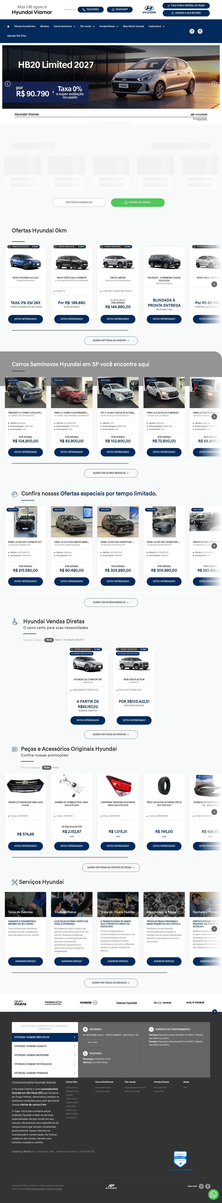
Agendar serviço (25, 961)
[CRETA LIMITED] (118, 261)
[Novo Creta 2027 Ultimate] (71, 261)
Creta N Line (71, 1110)
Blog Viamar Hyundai (133, 26)
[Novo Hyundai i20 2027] (25, 261)
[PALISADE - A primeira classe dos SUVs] (164, 261)
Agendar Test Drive (16, 36)
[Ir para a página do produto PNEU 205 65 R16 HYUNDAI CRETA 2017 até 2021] (164, 786)
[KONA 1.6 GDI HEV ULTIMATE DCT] (25, 522)
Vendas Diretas (107, 26)
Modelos (44, 26)
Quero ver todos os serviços (109, 983)
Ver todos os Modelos (79, 202)
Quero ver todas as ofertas (109, 340)
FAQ (185, 1088)
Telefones (93, 9)
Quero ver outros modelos (109, 473)
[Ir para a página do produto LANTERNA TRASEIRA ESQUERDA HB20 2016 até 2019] (118, 786)
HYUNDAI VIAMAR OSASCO (30, 1046)
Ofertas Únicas (72, 1091)
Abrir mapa (92, 1042)
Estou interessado (25, 452)
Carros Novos (71, 1088)
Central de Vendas (140, 202)
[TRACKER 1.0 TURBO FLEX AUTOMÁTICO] (25, 392)
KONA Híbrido (72, 1114)
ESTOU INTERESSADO (25, 846)
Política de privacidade (35, 1189)
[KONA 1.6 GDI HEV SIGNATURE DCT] (118, 522)
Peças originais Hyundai (135, 1088)
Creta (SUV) (71, 1106)
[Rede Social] (201, 1186)
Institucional (155, 26)
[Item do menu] (8, 26)
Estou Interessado (25, 319)
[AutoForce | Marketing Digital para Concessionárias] (111, 1187)
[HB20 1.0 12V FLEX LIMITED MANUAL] (71, 522)
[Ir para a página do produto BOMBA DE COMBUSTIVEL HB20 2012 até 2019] (71, 786)
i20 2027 (69, 1095)
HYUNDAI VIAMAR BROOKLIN (31, 1037)
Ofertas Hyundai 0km (24, 26)
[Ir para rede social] (191, 31)
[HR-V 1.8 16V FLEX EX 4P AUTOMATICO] (118, 392)
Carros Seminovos (63, 26)
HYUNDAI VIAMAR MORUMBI (31, 1055)
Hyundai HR (71, 1118)
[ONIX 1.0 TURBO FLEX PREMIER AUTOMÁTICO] (71, 392)
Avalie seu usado (102, 1091)
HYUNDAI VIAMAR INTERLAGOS (33, 1064)
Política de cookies (54, 1189)
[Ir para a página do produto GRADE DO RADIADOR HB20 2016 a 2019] (25, 786)
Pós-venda (85, 26)
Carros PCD (159, 1091)
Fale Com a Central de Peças (188, 5)
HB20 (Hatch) (72, 1099)
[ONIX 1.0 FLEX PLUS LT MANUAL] (164, 392)
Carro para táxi (160, 1088)
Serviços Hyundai (132, 1091)
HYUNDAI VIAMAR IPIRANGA (31, 1073)
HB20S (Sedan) (72, 1103)
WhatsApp (122, 9)
